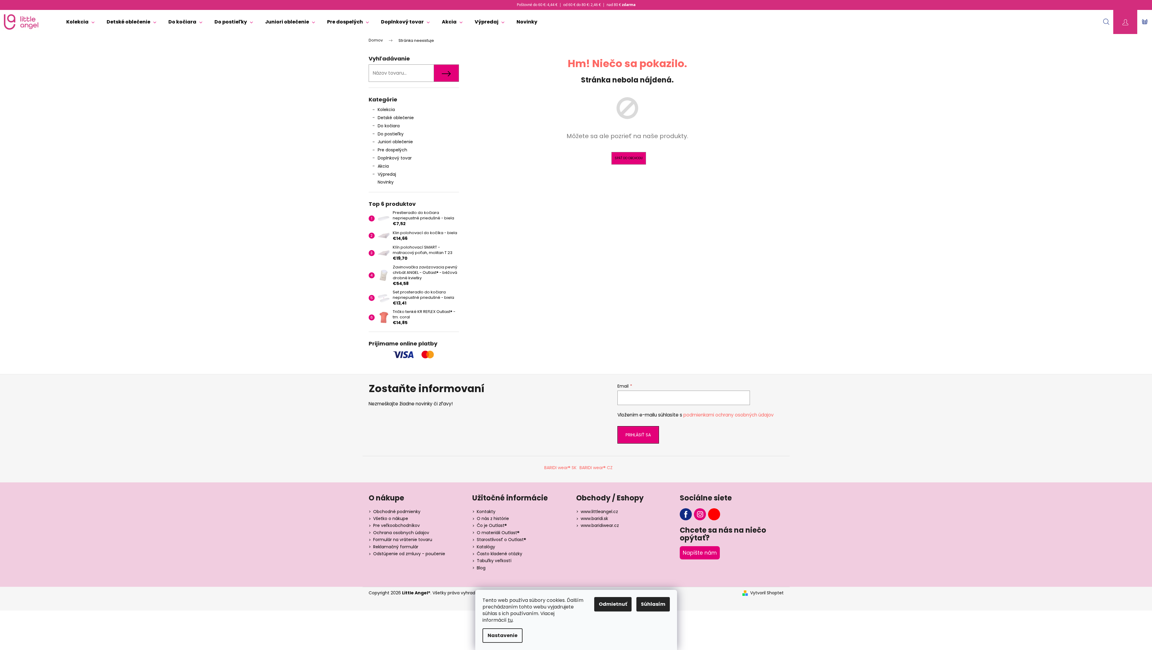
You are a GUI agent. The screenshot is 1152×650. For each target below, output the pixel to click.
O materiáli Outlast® (498, 533)
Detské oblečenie (396, 118)
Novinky (386, 182)
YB (714, 514)
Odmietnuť (613, 604)
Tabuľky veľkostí (494, 561)
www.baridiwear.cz (600, 525)
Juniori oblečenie (395, 142)
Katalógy (486, 547)
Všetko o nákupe (390, 518)
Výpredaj (387, 174)
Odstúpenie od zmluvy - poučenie (409, 554)
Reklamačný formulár (395, 547)
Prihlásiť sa (638, 435)
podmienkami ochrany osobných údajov (728, 415)
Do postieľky (391, 134)
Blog (481, 568)
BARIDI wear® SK (560, 468)
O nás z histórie (493, 518)
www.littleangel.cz (599, 512)
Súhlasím (653, 604)
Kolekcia (386, 110)
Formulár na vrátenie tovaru (402, 540)
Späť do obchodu (629, 158)
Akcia (383, 166)
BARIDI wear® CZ (596, 468)
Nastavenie (502, 635)
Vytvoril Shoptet (767, 593)
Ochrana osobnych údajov (401, 533)
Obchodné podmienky (396, 512)
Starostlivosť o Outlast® (501, 540)
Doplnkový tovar (395, 158)
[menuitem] (80, 22)
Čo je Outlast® (492, 525)
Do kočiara (389, 126)
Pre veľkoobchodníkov (396, 525)
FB (686, 514)
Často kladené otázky (499, 554)
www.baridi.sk (594, 518)
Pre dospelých (392, 150)
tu (510, 620)
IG (700, 514)
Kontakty (486, 512)
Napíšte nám (700, 552)
